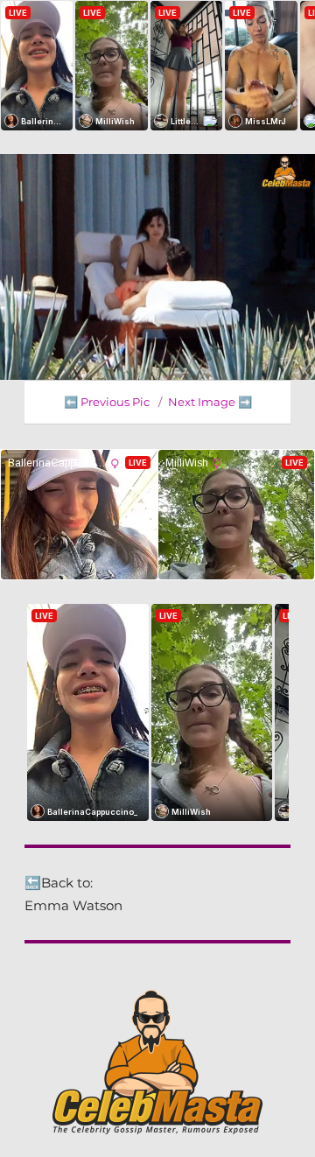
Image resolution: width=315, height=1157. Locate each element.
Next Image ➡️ (210, 402)
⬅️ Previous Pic (107, 402)
